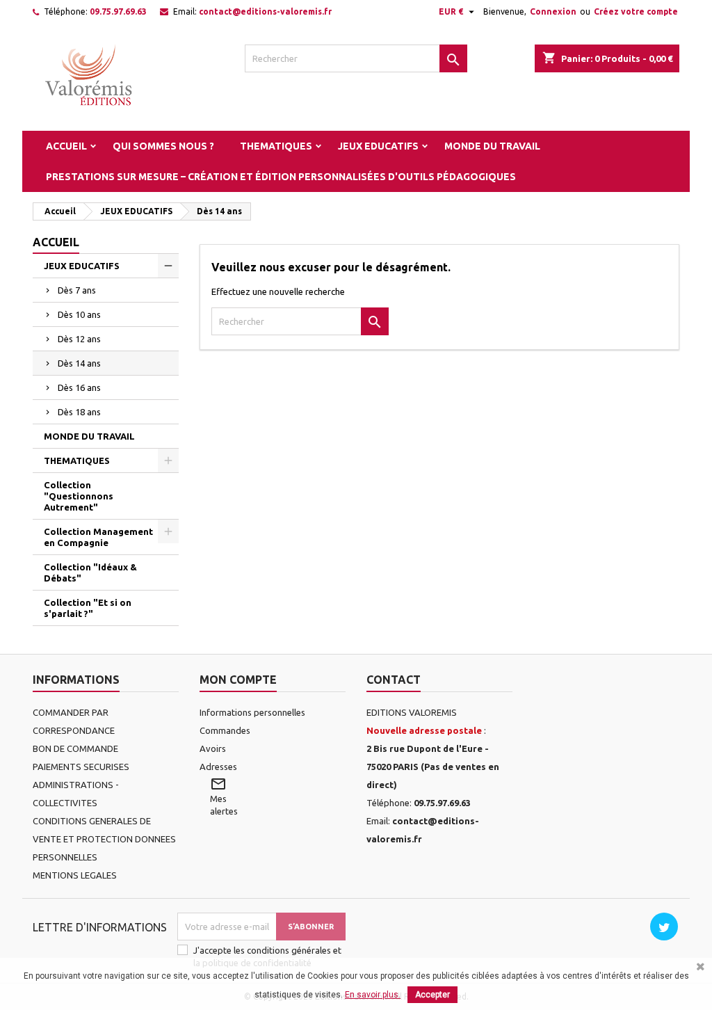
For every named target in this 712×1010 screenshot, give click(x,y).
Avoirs (213, 748)
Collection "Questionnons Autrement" (78, 496)
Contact (393, 679)
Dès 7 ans (77, 290)
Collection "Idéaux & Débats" (90, 572)
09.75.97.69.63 (118, 11)
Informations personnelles (252, 712)
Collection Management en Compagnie (98, 537)
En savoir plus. (372, 995)
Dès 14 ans (79, 363)
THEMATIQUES (276, 146)
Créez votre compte (636, 11)
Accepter (432, 995)
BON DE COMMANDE (75, 748)
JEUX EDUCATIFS (378, 146)
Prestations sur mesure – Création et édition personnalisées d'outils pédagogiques (281, 176)
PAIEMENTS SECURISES (81, 766)
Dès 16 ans (79, 387)
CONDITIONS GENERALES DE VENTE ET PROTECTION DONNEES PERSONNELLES (104, 839)
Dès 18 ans (79, 412)
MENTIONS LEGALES (75, 875)
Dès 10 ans (79, 314)
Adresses (218, 766)
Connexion (553, 11)
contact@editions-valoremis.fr (265, 11)
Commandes (225, 730)
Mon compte (238, 679)
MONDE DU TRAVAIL (492, 146)
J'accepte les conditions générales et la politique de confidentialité (267, 956)
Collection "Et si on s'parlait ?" (87, 608)
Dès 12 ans (79, 339)
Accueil (66, 146)
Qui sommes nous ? (163, 146)
